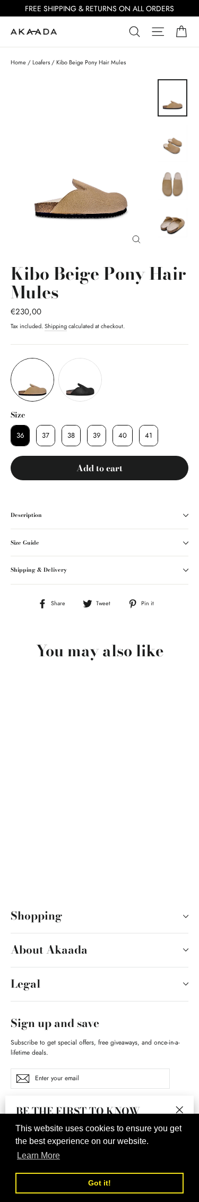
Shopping (36, 915)
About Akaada (49, 949)
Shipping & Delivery (39, 569)
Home (18, 62)
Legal (25, 983)
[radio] (32, 380)
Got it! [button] (99, 1183)
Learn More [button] (38, 1155)
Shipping (56, 326)
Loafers (41, 62)
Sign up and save (55, 1022)
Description (26, 515)
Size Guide (25, 542)
